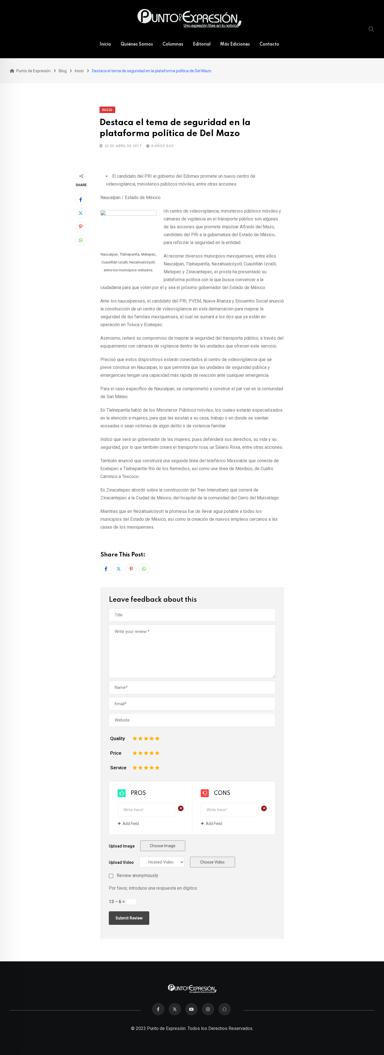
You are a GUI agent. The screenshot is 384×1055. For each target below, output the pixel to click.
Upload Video (121, 862)
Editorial (202, 44)
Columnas (172, 44)
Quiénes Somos (137, 44)
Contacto (269, 44)
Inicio (105, 44)
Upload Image (122, 846)
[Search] (371, 29)
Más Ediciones (235, 44)
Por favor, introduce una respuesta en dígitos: (153, 888)
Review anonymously (137, 875)
